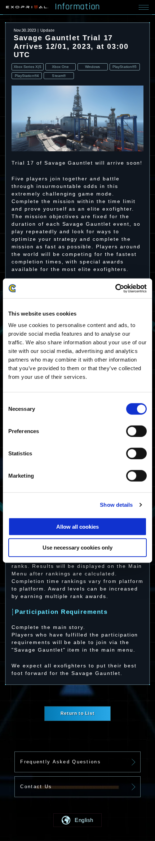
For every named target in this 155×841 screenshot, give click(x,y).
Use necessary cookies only (77, 547)
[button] (77, 820)
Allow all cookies (77, 526)
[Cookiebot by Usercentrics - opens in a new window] (115, 288)
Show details (116, 505)
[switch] (136, 431)
